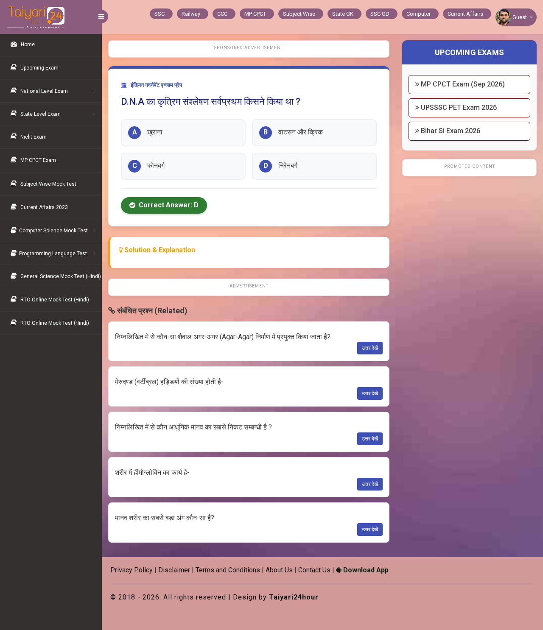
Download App (365, 570)
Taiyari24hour (294, 597)
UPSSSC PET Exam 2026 (458, 107)
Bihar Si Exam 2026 (449, 131)
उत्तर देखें (370, 348)
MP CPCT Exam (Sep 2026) (462, 84)
